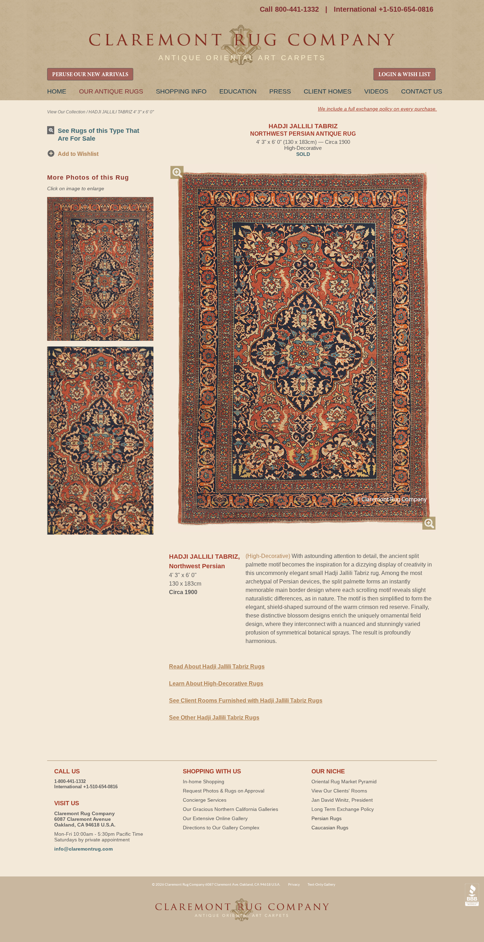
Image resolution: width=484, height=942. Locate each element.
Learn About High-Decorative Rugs (216, 684)
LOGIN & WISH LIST (404, 75)
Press (280, 91)
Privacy (294, 884)
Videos (376, 91)
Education (238, 91)
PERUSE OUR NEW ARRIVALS (90, 75)
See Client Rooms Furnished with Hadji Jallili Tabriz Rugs (245, 701)
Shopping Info (181, 91)
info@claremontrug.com (83, 849)
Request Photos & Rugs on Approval (223, 791)
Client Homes (327, 91)
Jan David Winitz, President (342, 800)
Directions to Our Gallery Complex (221, 827)
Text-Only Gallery (321, 884)
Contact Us (421, 91)
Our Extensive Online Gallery (215, 818)
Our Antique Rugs (111, 91)
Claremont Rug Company (242, 45)
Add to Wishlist (78, 154)
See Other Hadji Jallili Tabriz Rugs (214, 718)
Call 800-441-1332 (289, 9)
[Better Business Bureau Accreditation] (472, 895)
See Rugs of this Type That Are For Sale (98, 134)
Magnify (177, 172)
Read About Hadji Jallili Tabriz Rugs (217, 667)
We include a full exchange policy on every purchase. (377, 109)
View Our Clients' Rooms (339, 791)
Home (56, 91)
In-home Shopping (203, 781)
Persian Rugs (326, 818)
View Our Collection (66, 111)
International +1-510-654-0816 (383, 9)
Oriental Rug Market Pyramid (344, 781)
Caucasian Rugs (329, 827)
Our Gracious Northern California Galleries (230, 809)
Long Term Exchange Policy (342, 809)
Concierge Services (204, 800)
